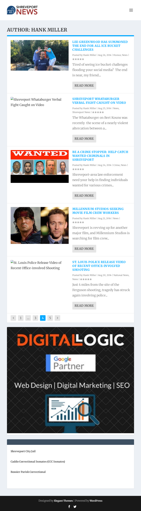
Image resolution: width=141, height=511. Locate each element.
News (125, 55)
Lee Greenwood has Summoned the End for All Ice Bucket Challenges (100, 45)
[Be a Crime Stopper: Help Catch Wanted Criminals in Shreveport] (40, 166)
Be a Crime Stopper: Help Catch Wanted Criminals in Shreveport (100, 155)
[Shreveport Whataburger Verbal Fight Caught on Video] (40, 102)
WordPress (96, 500)
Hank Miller (89, 55)
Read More (84, 86)
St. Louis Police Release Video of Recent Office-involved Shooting (99, 266)
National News (121, 275)
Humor (117, 55)
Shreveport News (81, 112)
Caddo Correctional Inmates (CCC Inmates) (38, 461)
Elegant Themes (63, 500)
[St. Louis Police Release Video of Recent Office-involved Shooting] (40, 265)
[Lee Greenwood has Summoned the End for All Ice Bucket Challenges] (40, 55)
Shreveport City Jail (23, 451)
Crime (116, 165)
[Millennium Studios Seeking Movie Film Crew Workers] (40, 225)
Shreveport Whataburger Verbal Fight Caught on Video (99, 101)
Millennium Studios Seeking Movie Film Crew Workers (98, 211)
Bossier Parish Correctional (28, 472)
